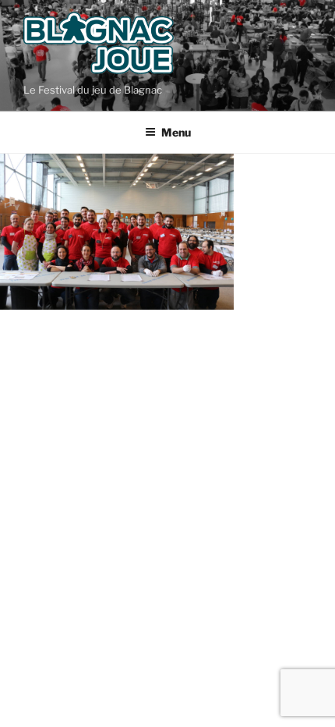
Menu (176, 132)
